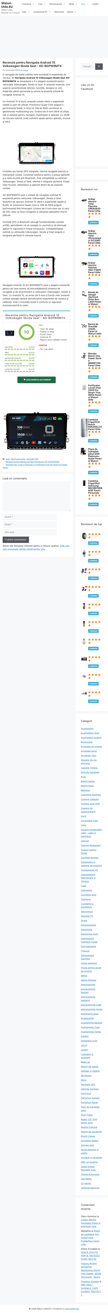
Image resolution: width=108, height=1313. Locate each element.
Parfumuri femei (89, 1102)
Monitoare (86, 1075)
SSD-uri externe (89, 1162)
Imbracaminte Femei (91, 1009)
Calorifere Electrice (91, 794)
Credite (95, 4)
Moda (71, 4)
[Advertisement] (54, 35)
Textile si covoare (90, 1174)
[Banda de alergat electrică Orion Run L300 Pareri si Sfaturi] (84, 295)
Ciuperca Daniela (90, 1281)
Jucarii (84, 1049)
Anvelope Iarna (89, 751)
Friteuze (85, 951)
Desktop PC (87, 916)
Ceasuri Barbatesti (90, 845)
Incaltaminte (87, 1018)
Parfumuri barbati (90, 1098)
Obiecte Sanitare (90, 1089)
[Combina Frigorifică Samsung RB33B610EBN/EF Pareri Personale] (84, 485)
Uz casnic (86, 1183)
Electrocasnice (56, 4)
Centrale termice (89, 857)
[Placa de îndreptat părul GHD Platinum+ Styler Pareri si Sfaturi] (83, 453)
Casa (40, 4)
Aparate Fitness (89, 768)
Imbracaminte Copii (91, 1005)
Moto (83, 1080)
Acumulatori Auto (90, 733)
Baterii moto (87, 785)
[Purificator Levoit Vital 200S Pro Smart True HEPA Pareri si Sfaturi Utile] (84, 390)
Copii (24, 12)
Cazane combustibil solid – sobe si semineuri (91, 833)
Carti (83, 816)
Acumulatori (87, 728)
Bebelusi (85, 790)
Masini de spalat (89, 1066)
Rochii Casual (88, 1136)
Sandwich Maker (90, 1140)
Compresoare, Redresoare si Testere (88, 878)
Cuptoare (86, 899)
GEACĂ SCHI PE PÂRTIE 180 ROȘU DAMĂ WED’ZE (90, 1255)
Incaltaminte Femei (91, 1032)
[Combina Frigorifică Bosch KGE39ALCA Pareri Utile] (84, 436)
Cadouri (70, 12)
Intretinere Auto (89, 1040)
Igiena (84, 975)
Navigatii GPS (32, 459)
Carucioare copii (89, 820)
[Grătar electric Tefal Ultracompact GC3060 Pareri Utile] (84, 233)
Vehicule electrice (90, 1188)
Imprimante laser (90, 1014)
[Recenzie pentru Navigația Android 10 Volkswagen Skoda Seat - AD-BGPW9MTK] (10, 332)
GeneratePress (72, 1308)
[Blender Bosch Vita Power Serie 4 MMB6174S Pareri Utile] (83, 358)
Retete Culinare (89, 1127)
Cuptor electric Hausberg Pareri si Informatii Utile (90, 1223)
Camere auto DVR (90, 803)
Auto (83, 4)
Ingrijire (85, 1036)
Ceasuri (85, 841)
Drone (84, 920)
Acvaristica (86, 742)
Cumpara (93, 223)
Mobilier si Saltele (90, 1071)
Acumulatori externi (91, 737)
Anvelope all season (91, 746)
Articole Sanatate (90, 772)
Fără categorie (88, 946)
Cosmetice (26, 4)
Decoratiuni (87, 911)
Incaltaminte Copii (90, 1027)
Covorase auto (88, 894)
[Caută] (99, 66)
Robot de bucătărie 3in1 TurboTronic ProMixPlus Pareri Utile (90, 1238)
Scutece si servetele (91, 1157)
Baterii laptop (88, 781)
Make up (85, 1062)
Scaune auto (87, 1145)
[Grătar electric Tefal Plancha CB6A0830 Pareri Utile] (84, 201)
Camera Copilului (90, 799)
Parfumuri (86, 1093)
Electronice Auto (18, 459)
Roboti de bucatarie (91, 1131)
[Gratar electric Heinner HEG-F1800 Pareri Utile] (84, 265)
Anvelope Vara (88, 755)
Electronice (59, 12)
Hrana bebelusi (89, 963)
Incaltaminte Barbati (91, 1023)
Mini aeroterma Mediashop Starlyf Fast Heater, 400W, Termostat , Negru (91, 1270)
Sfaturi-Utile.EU (7, 4)
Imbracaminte (88, 984)
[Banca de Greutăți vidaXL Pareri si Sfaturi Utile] (84, 328)
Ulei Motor (86, 1179)
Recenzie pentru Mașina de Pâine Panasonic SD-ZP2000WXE (33, 462)
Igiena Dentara (88, 980)
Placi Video (87, 1115)
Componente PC (40, 12)
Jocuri (84, 1045)
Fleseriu (85, 1263)
